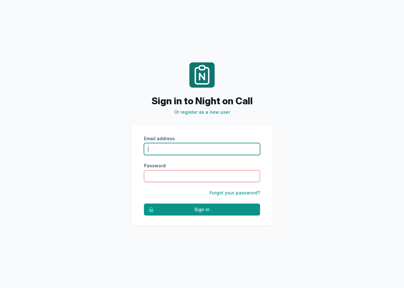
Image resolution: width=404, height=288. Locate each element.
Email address (159, 138)
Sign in (202, 209)
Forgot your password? (235, 192)
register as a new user (205, 112)
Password (155, 165)
